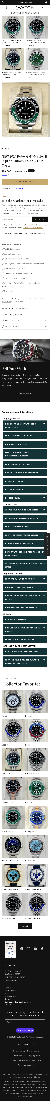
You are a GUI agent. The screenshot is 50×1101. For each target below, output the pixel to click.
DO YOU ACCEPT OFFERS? (16, 444)
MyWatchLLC (19, 1037)
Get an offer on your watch (33, 227)
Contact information (19, 1060)
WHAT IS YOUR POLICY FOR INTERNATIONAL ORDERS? (17, 454)
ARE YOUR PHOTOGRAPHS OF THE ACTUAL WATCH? (23, 565)
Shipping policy (34, 1055)
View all (25, 926)
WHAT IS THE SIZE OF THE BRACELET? (21, 535)
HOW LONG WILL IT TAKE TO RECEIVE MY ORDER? (22, 629)
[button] (46, 7)
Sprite (5, 773)
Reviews (8, 999)
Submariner (7, 918)
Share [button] (6, 148)
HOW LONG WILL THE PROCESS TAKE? (21, 651)
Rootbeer (6, 802)
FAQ (6, 993)
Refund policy (19, 1051)
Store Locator (10, 990)
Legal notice (36, 1060)
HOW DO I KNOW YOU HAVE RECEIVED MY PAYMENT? (22, 597)
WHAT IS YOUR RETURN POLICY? (19, 435)
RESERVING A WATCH (14, 489)
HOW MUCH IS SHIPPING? (16, 619)
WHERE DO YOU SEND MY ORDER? (19, 639)
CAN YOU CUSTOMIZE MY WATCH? (19, 543)
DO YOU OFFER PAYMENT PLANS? (19, 587)
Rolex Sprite (17, 299)
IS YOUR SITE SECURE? (15, 481)
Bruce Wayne (31, 773)
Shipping (4, 174)
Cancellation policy (26, 1065)
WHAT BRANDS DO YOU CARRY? (18, 464)
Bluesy (28, 831)
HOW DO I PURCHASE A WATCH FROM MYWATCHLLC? (21, 425)
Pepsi (27, 745)
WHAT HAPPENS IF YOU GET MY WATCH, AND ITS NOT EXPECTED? (22, 661)
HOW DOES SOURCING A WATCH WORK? (22, 472)
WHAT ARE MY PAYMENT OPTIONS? (20, 579)
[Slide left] (19, 141)
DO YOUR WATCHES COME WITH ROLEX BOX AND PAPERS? (24, 554)
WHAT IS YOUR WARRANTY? (17, 527)
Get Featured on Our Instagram (18, 1002)
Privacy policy (33, 1051)
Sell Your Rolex (20, 188)
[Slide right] (30, 141)
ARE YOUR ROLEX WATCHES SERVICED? (22, 518)
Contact (8, 988)
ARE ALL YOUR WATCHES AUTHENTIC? (21, 510)
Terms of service (18, 1055)
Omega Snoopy (32, 889)
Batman (28, 716)
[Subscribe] (42, 1022)
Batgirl (5, 745)
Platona (28, 860)
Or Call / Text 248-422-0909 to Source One (25, 234)
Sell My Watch (25, 393)
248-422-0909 (16, 980)
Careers (8, 1004)
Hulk (27, 802)
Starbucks (6, 831)
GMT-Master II (31, 918)
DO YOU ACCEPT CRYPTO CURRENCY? (21, 607)
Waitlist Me (40, 219)
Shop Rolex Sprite (25, 182)
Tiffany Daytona (9, 889)
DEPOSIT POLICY (12, 498)
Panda (4, 716)
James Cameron (9, 860)
